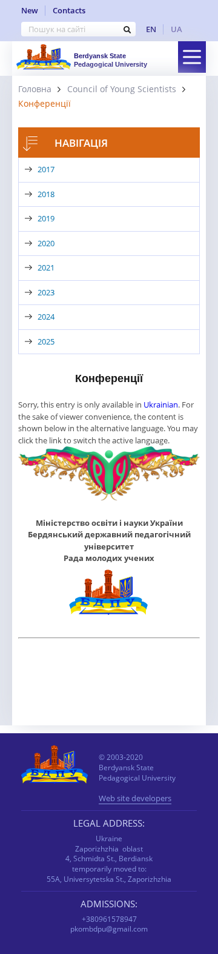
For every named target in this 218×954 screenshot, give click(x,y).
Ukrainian (161, 404)
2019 (46, 218)
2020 (46, 243)
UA (176, 29)
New (29, 10)
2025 (46, 341)
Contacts (69, 10)
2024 (46, 316)
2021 (46, 267)
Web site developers (135, 799)
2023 (46, 292)
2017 (46, 169)
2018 (46, 194)
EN (151, 29)
